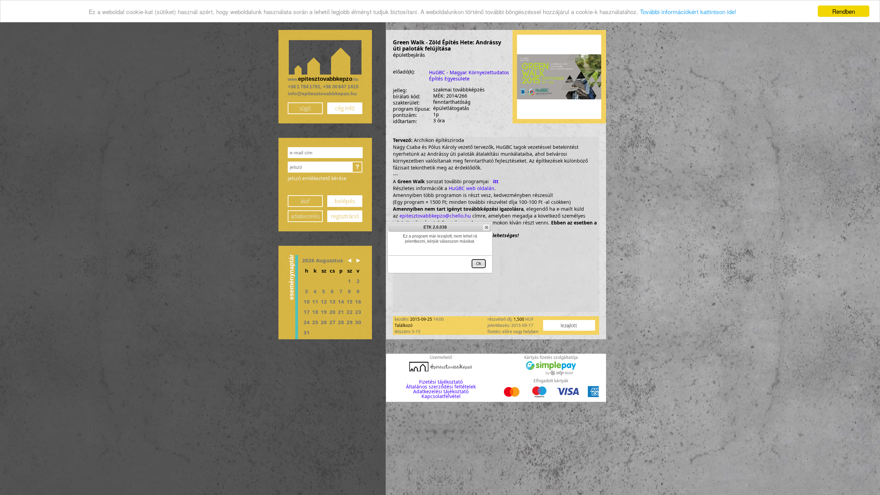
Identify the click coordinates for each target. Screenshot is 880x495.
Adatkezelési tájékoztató (441, 391)
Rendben (843, 11)
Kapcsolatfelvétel (441, 396)
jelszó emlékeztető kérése (317, 178)
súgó (305, 108)
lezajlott (569, 325)
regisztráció (345, 216)
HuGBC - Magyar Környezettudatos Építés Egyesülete (469, 75)
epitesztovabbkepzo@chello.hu (435, 215)
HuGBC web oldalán (471, 188)
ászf (305, 201)
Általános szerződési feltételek (441, 386)
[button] (486, 227)
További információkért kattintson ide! (688, 11)
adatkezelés (305, 216)
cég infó (344, 108)
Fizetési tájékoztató (441, 381)
